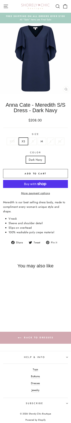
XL (59, 141)
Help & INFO (34, 357)
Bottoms (35, 376)
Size (35, 134)
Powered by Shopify (35, 420)
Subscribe (34, 403)
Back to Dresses (38, 337)
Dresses (35, 383)
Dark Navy (35, 160)
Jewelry (35, 390)
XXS (12, 141)
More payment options (35, 193)
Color (35, 152)
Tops (35, 369)
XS (23, 141)
